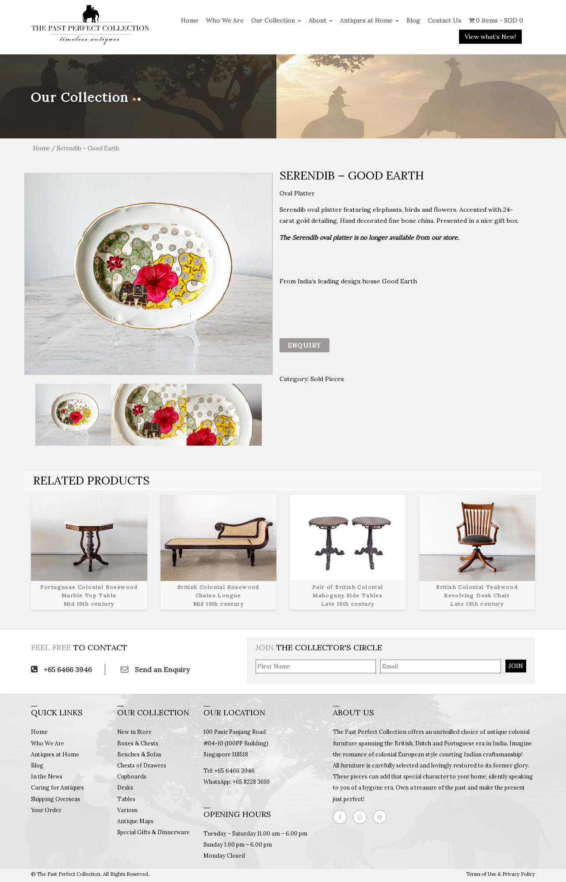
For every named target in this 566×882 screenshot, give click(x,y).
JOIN (516, 666)
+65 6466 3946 (67, 669)
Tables (126, 798)
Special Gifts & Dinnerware (153, 832)
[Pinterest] (382, 817)
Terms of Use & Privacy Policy (500, 874)
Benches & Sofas (139, 754)
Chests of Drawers (141, 765)
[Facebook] (342, 817)
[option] (148, 273)
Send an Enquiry (161, 669)
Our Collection (274, 20)
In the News (46, 776)
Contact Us (444, 20)
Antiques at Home (367, 20)
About (318, 20)
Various (127, 809)
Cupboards (131, 776)
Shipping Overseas (55, 798)
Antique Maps (135, 821)
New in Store (134, 731)
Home (190, 20)
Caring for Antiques (57, 787)
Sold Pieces (327, 379)
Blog (413, 20)
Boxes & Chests (137, 743)
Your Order (46, 809)
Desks (125, 787)
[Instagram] (362, 817)
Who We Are (225, 20)
